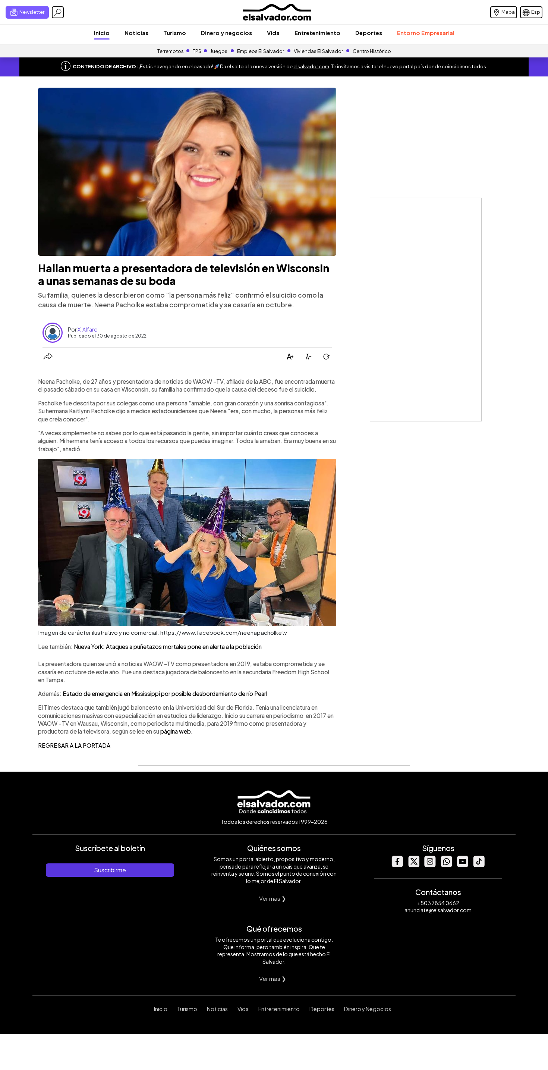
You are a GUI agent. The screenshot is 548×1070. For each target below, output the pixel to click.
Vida (273, 32)
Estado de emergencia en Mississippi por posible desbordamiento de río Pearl (165, 693)
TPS (197, 51)
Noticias (136, 32)
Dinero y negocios (226, 32)
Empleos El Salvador (260, 51)
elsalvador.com (311, 66)
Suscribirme (110, 870)
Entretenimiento (317, 32)
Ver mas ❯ (272, 898)
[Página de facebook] (397, 865)
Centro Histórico (372, 51)
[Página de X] (413, 865)
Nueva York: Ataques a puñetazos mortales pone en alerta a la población (168, 646)
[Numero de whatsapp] (446, 865)
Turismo (174, 32)
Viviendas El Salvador (318, 51)
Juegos (218, 51)
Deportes (368, 32)
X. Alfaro (88, 329)
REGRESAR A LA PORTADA (74, 745)
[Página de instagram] (430, 865)
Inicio (102, 32)
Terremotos (170, 51)
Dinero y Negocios (367, 1008)
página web (175, 731)
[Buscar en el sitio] (58, 12)
